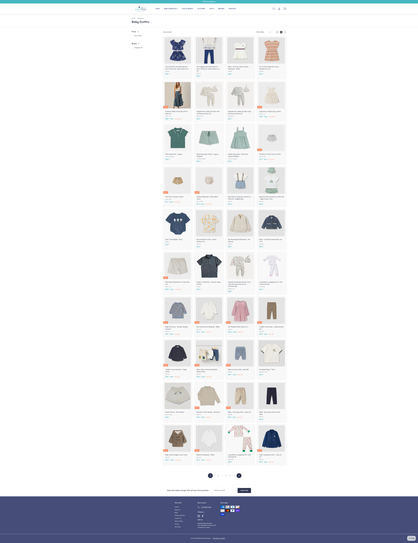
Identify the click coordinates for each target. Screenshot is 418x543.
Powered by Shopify (219, 538)
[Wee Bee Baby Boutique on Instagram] (199, 516)
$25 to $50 (138, 36)
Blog (176, 513)
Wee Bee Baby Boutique (205, 523)
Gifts (211, 9)
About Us (177, 510)
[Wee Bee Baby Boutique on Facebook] (202, 516)
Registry (232, 9)
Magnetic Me (138, 48)
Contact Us (178, 518)
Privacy (177, 524)
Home (133, 18)
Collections (140, 18)
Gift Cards (178, 527)
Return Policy (179, 521)
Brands (221, 9)
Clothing (201, 9)
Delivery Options (180, 515)
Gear (158, 9)
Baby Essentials (170, 9)
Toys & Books (187, 9)
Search (177, 507)
